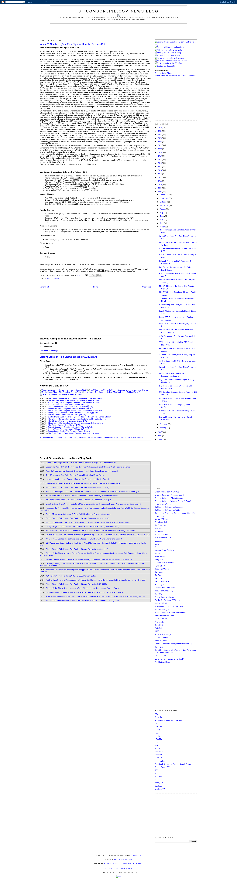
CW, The (158, 727)
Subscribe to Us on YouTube (176, 61)
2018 (160, 156)
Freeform (158, 736)
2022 (160, 142)
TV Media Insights (162, 609)
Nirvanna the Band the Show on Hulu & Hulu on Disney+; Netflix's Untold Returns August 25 (82, 601)
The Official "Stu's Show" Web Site (169, 606)
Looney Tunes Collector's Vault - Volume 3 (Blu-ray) (68, 429)
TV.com (158, 553)
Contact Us (170, 66)
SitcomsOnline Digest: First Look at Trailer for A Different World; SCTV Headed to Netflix (81, 463)
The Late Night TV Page (164, 616)
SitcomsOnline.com (123, 859)
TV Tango (159, 572)
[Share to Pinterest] (100, 275)
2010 (160, 184)
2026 (160, 127)
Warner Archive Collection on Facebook (170, 613)
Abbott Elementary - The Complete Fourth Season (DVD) (70, 407)
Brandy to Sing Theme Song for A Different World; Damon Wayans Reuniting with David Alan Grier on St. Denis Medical (93, 504)
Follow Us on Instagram (175, 58)
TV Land (158, 777)
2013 (160, 174)
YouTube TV (160, 789)
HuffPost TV (160, 566)
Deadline (158, 541)
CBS (157, 724)
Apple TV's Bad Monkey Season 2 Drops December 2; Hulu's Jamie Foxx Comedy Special (82, 471)
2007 (160, 432)
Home (95, 287)
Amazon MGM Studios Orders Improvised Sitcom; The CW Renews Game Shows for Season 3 (84, 539)
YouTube (158, 786)
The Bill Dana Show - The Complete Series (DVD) (68, 421)
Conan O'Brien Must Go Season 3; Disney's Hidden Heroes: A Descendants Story (78, 514)
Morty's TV (159, 560)
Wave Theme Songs (163, 634)
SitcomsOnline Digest (163, 73)
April (162, 223)
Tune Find (159, 625)
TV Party (158, 594)
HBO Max (159, 739)
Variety (157, 544)
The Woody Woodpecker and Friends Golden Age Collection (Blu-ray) (75, 398)
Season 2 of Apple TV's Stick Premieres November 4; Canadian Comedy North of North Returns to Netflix (88, 467)
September (164, 205)
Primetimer (159, 547)
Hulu (156, 742)
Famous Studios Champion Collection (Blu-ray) (66, 409)
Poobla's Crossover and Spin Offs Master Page (173, 644)
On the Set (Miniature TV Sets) (167, 600)
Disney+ (158, 730)
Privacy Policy (112, 868)
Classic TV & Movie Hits (164, 563)
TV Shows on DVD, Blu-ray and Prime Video (105, 437)
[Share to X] (95, 275)
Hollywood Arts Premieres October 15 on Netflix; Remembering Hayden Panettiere (78, 479)
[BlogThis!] (92, 275)
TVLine (157, 528)
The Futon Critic (161, 535)
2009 (160, 188)
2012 (160, 177)
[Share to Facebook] (97, 275)
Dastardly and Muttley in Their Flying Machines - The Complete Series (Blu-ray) (79, 417)
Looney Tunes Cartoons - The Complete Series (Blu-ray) (70, 413)
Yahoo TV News (161, 519)
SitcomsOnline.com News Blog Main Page (123, 864)
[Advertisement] (118, 31)
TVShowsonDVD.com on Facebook (169, 507)
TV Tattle (158, 575)
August (163, 209)
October (163, 202)
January (163, 428)
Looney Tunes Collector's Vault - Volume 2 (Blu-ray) (68, 404)
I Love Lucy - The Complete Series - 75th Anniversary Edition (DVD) (75, 411)
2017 (160, 159)
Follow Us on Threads (172, 55)
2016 (160, 163)
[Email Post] (86, 275)
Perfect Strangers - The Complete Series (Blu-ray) (68, 427)
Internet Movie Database (164, 550)
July (162, 213)
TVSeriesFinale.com (163, 538)
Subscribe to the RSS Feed (172, 63)
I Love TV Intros (161, 638)
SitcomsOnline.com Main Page (167, 492)
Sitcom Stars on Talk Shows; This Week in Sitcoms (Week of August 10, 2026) (77, 518)
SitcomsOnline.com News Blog (118, 11)
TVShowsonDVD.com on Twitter (167, 510)
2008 (160, 192)
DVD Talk (158, 628)
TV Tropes (159, 647)
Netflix (157, 748)
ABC (157, 714)
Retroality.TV (160, 584)
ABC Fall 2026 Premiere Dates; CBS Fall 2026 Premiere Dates (71, 576)
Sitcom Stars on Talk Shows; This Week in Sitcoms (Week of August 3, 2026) (77, 549)
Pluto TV (158, 758)
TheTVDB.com (161, 641)
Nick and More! (161, 603)
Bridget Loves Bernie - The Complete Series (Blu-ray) (69, 431)
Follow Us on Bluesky (172, 53)
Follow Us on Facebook (174, 47)
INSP (157, 631)
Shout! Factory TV (162, 767)
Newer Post (44, 287)
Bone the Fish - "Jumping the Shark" (169, 659)
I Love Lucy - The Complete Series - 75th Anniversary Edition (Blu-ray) (76, 423)
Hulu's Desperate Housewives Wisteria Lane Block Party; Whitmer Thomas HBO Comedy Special (84, 592)
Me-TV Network (161, 619)
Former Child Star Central (165, 588)
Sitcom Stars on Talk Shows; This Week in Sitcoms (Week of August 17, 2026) (77, 487)
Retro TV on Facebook (164, 581)
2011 (160, 181)
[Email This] (90, 275)
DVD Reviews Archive (134, 437)
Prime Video (160, 761)
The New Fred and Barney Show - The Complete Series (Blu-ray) (73, 400)
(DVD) (88, 409)
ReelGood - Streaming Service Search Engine (173, 764)
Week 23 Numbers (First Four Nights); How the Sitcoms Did (72, 44)
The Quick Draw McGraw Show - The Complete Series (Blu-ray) (73, 433)
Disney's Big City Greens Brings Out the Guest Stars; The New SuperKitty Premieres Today (82, 527)
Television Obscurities (163, 569)
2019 (160, 152)
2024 (160, 135)
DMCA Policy (126, 868)
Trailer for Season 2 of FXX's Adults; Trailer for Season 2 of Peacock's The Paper (78, 500)
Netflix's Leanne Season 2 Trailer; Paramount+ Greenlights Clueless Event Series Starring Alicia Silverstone (89, 559)
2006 (160, 436)
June (162, 216)
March (162, 227)
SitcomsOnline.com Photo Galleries (169, 498)
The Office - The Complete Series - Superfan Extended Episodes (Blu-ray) (77, 419)
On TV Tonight (160, 656)
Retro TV (158, 578)
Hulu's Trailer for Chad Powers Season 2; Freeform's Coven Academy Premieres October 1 (82, 496)
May (162, 220)
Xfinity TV (159, 783)
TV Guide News (161, 525)
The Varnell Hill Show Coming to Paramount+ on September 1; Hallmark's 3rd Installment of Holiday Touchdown (90, 531)
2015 (160, 167)
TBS (156, 770)
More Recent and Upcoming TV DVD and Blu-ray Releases (63, 437)
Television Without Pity (164, 591)
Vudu (157, 780)
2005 (160, 439)
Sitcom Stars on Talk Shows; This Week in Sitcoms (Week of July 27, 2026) (76, 584)
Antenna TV (159, 622)
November (164, 198)
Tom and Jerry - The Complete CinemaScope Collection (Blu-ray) (73, 402)
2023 (160, 138)
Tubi (156, 773)
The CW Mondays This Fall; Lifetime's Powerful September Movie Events (75, 475)
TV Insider (159, 531)
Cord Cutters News (162, 662)
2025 (160, 131)
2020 (160, 149)
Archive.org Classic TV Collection (168, 720)
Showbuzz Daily (161, 522)
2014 (160, 170)
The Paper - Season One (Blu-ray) (61, 425)
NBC (157, 745)
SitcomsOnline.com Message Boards (169, 495)
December (164, 195)
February (163, 424)
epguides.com (160, 556)
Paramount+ (160, 752)
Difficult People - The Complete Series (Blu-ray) (67, 415)
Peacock (158, 755)
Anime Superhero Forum (164, 597)
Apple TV (158, 717)
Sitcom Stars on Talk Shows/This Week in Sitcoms (175, 76)
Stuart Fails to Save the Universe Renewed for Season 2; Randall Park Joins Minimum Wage (83, 483)
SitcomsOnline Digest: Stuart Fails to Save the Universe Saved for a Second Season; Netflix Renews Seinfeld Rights (92, 492)
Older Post (146, 287)
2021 (160, 145)
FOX (157, 733)
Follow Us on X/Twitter (173, 50)
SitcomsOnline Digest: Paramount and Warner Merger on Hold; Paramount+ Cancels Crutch (82, 588)
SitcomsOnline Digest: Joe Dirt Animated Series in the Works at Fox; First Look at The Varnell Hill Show (87, 522)
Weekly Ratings (54, 278)
